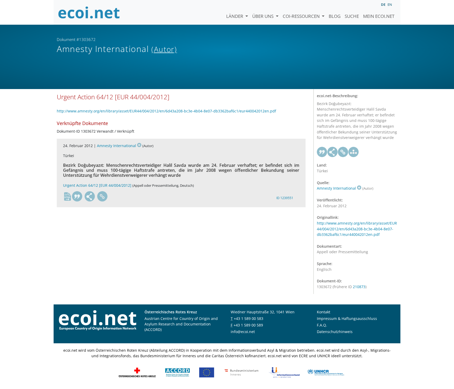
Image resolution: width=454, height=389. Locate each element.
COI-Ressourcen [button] (302, 16)
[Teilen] (90, 196)
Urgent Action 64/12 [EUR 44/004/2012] (97, 185)
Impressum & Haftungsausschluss (347, 318)
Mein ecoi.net (378, 16)
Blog (334, 16)
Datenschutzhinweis (335, 331)
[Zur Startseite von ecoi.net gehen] (89, 12)
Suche (352, 16)
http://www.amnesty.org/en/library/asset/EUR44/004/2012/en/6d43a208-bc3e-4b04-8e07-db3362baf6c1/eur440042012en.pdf (166, 110)
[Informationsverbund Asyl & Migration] (284, 372)
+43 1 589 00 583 (248, 318)
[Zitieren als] (77, 196)
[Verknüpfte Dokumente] (353, 152)
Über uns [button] (263, 16)
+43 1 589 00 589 (248, 325)
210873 (359, 286)
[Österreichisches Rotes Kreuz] (137, 372)
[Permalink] (102, 196)
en (390, 4)
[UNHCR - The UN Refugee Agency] (325, 372)
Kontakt (323, 311)
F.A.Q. (322, 325)
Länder (235, 16)
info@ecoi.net (243, 331)
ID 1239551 (284, 198)
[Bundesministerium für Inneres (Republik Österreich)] (241, 372)
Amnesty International (116, 145)
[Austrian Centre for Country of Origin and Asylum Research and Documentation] (177, 372)
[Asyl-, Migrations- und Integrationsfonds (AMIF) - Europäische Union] (206, 372)
